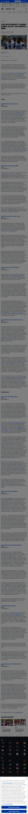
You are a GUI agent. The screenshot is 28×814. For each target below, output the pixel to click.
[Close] (26, 778)
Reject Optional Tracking (14, 807)
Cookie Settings (9, 804)
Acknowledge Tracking (14, 811)
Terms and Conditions (8, 783)
